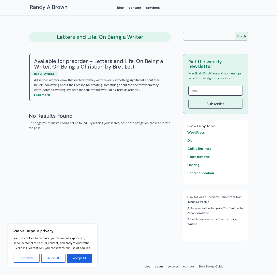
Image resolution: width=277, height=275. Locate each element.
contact (135, 8)
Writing (49, 73)
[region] (52, 245)
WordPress (196, 132)
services (153, 8)
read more (42, 94)
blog (120, 8)
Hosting (193, 165)
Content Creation (200, 173)
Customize (27, 258)
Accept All (79, 258)
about (159, 266)
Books (38, 73)
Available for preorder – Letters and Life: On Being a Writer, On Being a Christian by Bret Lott (98, 64)
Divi (190, 140)
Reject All (53, 258)
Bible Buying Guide (211, 266)
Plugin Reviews (198, 156)
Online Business (199, 148)
